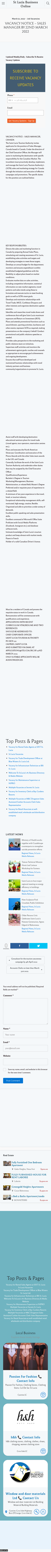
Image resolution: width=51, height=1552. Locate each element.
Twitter (33, 1534)
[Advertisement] (25, 212)
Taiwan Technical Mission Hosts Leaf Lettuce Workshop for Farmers (32, 865)
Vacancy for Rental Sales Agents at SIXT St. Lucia (25, 1284)
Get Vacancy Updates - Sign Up (21, 120)
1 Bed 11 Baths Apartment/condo (28, 1196)
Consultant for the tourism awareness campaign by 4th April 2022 (26, 960)
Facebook (22, 1534)
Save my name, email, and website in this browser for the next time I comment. (27, 1071)
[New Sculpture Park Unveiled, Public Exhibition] (14, 904)
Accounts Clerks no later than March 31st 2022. (24, 969)
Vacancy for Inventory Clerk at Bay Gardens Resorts (25, 1310)
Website (6, 1055)
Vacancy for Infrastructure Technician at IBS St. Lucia (25, 1296)
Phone (10, 95)
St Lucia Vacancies (16, 754)
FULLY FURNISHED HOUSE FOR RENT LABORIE (29, 1176)
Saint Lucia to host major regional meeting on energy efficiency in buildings (32, 884)
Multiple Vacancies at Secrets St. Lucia (24, 787)
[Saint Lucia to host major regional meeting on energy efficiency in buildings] (14, 885)
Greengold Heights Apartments (28, 1186)
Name (6, 1028)
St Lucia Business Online (25, 4)
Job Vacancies (33, 19)
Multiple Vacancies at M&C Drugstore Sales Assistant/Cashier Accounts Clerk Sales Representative (26, 801)
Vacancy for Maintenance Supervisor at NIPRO (25, 1304)
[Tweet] (38, 946)
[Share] (19, 946)
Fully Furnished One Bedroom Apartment (27, 1164)
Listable (39, 1538)
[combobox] (10, 100)
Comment (8, 995)
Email (9, 107)
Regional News (27, 853)
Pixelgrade (25, 1541)
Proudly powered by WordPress (19, 1538)
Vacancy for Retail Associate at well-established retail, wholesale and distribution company (27, 812)
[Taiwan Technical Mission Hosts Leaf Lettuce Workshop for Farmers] (14, 866)
